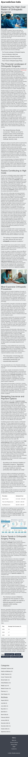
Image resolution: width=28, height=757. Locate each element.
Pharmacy (4, 691)
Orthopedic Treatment (7, 668)
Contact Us (14, 749)
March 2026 (4, 714)
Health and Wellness (7, 671)
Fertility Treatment (6, 674)
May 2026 (4, 709)
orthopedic (18, 654)
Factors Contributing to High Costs (10, 54)
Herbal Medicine (6, 682)
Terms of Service (14, 742)
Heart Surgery (5, 694)
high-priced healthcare (17, 656)
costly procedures (6, 656)
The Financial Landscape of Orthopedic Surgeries (13, 52)
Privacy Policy (14, 744)
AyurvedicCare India (11, 1)
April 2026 (4, 711)
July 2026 (4, 703)
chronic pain (23, 70)
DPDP (14, 746)
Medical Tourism (6, 688)
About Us (14, 740)
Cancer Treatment (6, 677)
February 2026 (5, 717)
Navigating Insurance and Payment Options (12, 58)
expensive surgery (9, 654)
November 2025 (6, 726)
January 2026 (5, 720)
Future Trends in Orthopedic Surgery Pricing (12, 60)
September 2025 (5, 731)
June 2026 (4, 706)
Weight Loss (5, 685)
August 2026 (4, 700)
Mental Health (5, 680)
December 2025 (5, 723)
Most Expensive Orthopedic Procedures (11, 56)
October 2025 (5, 728)
